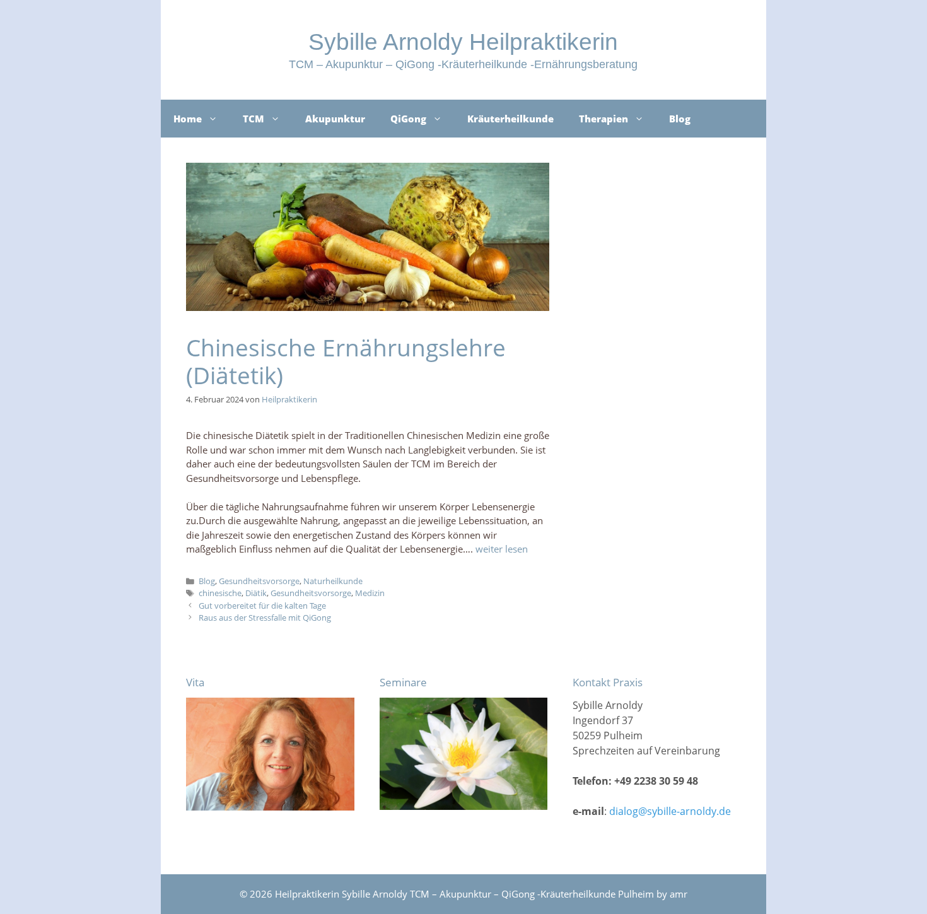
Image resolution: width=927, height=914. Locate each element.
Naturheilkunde (333, 581)
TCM (253, 118)
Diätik (256, 593)
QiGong (408, 118)
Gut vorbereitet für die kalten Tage (262, 605)
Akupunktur (335, 118)
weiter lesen (501, 548)
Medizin (370, 593)
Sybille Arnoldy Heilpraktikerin (463, 42)
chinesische (220, 593)
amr (678, 894)
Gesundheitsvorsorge (259, 581)
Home (187, 118)
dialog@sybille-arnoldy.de (670, 811)
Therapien (603, 118)
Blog (680, 118)
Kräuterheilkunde (510, 118)
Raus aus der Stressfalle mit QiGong (265, 617)
